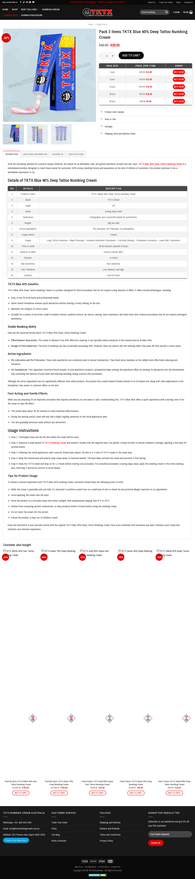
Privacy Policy (106, 840)
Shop (15, 9)
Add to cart (131, 55)
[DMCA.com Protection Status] (97, 875)
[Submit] (166, 12)
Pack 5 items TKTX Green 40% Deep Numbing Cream (136, 783)
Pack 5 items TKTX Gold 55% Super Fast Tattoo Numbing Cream (97, 783)
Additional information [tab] (35, 154)
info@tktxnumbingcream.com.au (24, 828)
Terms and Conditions (110, 834)
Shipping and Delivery (110, 822)
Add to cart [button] (21, 793)
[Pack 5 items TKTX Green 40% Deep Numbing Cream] (136, 663)
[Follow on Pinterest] (30, 2)
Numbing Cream (51, 9)
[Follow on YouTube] (33, 2)
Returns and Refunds (110, 828)
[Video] (7, 109)
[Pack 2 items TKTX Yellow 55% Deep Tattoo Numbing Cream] (174, 663)
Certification (103, 866)
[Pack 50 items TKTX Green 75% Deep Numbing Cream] (59, 663)
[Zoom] (7, 118)
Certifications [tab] (76, 154)
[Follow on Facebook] (21, 2)
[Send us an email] (27, 2)
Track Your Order (166, 2)
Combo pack (11, 15)
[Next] (90, 75)
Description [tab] (11, 154)
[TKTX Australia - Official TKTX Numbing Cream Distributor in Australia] (97, 12)
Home (5, 9)
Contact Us (188, 2)
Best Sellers (29, 9)
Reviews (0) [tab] (58, 154)
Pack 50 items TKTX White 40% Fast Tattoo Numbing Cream (21, 783)
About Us (151, 2)
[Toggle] (101, 112)
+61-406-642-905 (22, 822)
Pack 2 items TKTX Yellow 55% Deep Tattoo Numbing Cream (174, 783)
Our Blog (55, 834)
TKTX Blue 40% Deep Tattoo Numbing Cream (160, 164)
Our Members (90, 866)
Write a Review (58, 840)
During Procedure (31, 15)
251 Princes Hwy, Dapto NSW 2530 (28, 834)
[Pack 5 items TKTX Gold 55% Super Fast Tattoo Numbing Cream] (97, 663)
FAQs (178, 2)
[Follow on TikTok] (24, 2)
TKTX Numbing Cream (55, 442)
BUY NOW (179, 72)
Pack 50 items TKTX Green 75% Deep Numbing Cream (59, 783)
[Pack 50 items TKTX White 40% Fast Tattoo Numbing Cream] (20, 663)
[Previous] (8, 75)
